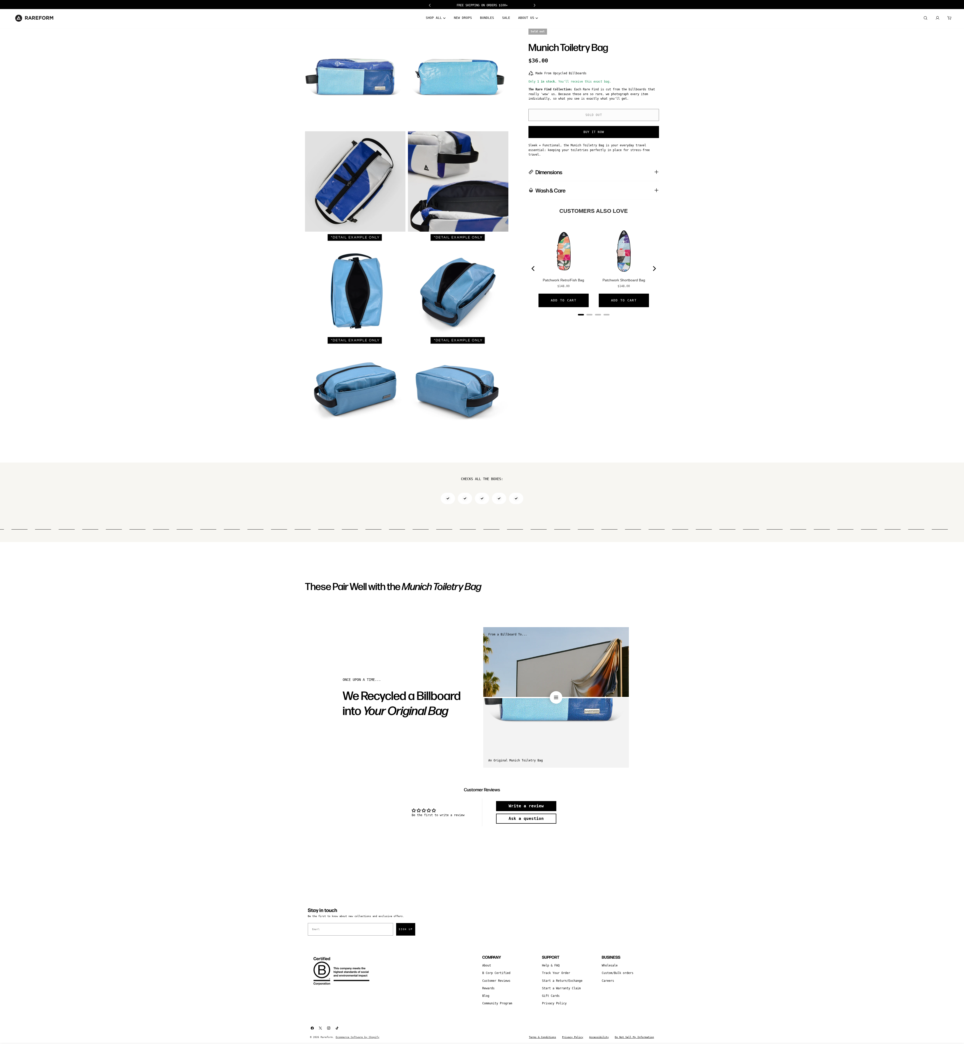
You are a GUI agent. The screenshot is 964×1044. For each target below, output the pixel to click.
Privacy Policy (554, 1003)
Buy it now (593, 132)
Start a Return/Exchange (562, 981)
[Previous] (533, 269)
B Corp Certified (496, 973)
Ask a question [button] (526, 818)
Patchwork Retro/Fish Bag (563, 280)
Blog (485, 996)
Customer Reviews (496, 981)
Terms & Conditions (542, 1037)
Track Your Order (556, 973)
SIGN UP (406, 929)
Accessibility (599, 1037)
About (486, 965)
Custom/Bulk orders (617, 973)
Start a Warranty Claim (561, 988)
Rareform (327, 1037)
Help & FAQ (551, 965)
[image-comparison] (556, 697)
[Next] (654, 269)
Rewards (488, 988)
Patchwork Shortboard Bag (623, 280)
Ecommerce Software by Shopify (357, 1037)
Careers (608, 981)
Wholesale (610, 965)
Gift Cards (551, 996)
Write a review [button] (526, 806)
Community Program (497, 1003)
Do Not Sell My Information (634, 1037)
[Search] (925, 18)
